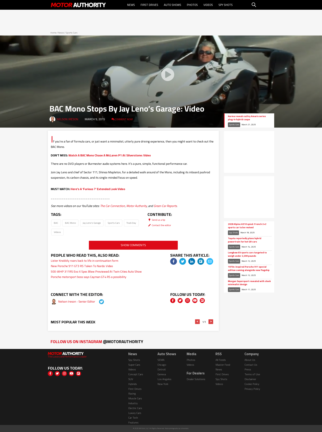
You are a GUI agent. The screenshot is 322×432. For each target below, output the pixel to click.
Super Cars (134, 364)
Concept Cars (135, 374)
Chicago (161, 364)
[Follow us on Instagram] (187, 300)
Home (53, 32)
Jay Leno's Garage (92, 223)
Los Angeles (164, 379)
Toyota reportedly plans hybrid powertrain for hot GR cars (244, 240)
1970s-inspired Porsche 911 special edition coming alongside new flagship (249, 268)
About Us (250, 359)
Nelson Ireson (67, 119)
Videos (208, 5)
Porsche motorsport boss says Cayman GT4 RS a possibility (88, 277)
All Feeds (221, 359)
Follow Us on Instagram (96, 341)
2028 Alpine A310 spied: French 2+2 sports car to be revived (247, 226)
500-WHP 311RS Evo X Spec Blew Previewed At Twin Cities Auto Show (96, 271)
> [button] (211, 321)
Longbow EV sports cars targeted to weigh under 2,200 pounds (247, 254)
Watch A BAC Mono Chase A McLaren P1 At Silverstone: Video (109, 155)
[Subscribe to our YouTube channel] (194, 300)
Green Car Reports (165, 206)
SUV (130, 379)
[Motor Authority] (78, 5)
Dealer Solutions (196, 379)
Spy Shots (226, 5)
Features (133, 422)
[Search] (262, 5)
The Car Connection (112, 206)
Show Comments (133, 245)
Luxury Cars (134, 412)
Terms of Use (252, 374)
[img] (173, 261)
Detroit (161, 369)
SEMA (161, 359)
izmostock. (185, 428)
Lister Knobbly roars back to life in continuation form (84, 260)
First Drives (149, 5)
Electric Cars (135, 408)
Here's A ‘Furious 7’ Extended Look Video (98, 189)
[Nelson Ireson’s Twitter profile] (98, 301)
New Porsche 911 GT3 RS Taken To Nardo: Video (82, 266)
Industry (133, 403)
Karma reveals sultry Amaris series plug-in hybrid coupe (247, 118)
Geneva (161, 374)
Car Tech (133, 417)
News (131, 5)
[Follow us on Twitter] (180, 300)
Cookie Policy (252, 383)
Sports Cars (71, 32)
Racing (132, 393)
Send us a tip (158, 220)
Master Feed (223, 364)
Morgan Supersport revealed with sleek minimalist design (249, 283)
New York (162, 383)
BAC (56, 223)
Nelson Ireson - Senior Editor (77, 301)
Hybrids (132, 383)
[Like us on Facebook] (172, 300)
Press (248, 369)
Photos (192, 5)
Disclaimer (250, 379)
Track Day (131, 223)
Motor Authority (136, 206)
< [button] (197, 321)
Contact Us (251, 364)
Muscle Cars (135, 398)
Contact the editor (161, 225)
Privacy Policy (252, 388)
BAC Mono (70, 223)
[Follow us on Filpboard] (202, 300)
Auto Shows (172, 5)
